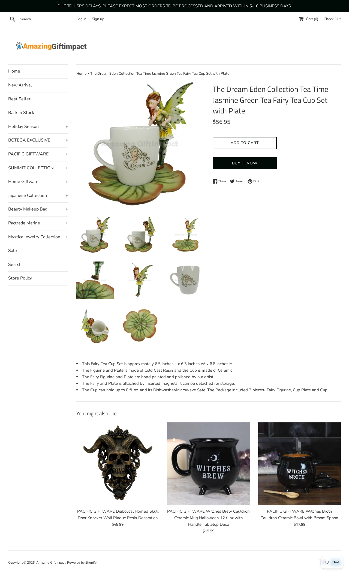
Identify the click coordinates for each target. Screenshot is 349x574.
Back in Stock (21, 113)
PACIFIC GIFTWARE (38, 154)
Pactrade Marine (38, 223)
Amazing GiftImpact (50, 562)
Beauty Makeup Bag (38, 209)
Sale (12, 251)
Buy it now (244, 163)
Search (15, 265)
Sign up (98, 19)
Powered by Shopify (82, 562)
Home (14, 71)
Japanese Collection (38, 196)
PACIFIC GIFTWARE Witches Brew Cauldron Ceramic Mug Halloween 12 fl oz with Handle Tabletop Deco (208, 517)
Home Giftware (38, 182)
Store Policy (20, 278)
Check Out (332, 19)
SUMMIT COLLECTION (38, 168)
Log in (81, 19)
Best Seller (19, 99)
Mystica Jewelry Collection (38, 237)
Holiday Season (38, 127)
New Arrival (20, 85)
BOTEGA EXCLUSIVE (38, 140)
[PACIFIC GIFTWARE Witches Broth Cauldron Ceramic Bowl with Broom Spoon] (299, 463)
